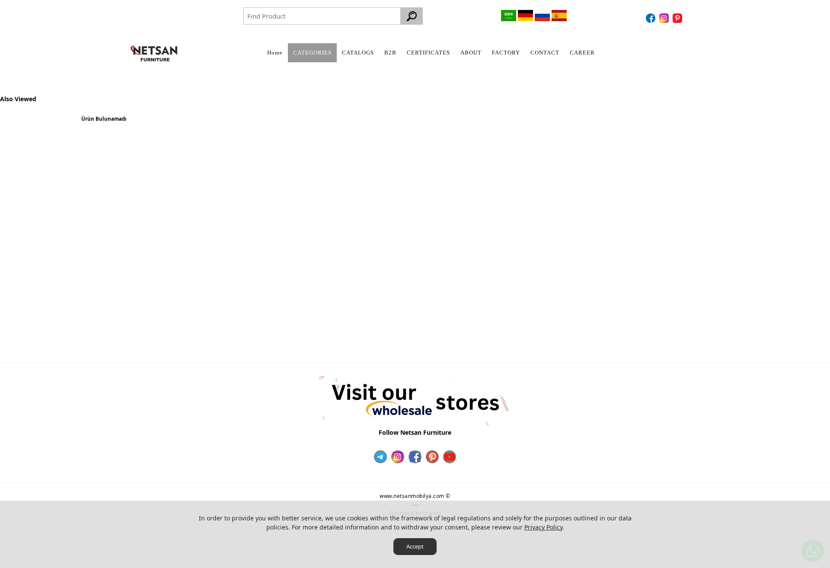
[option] (104, 122)
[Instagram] (665, 18)
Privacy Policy (543, 527)
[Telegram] (380, 456)
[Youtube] (449, 456)
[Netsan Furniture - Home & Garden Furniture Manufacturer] (154, 53)
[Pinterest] (678, 18)
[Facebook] (652, 18)
